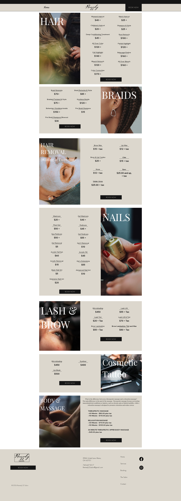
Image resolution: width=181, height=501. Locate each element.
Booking (123, 470)
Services (123, 463)
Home (122, 457)
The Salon (123, 477)
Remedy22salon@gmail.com (93, 467)
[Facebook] (141, 459)
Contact (123, 484)
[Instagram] (141, 468)
